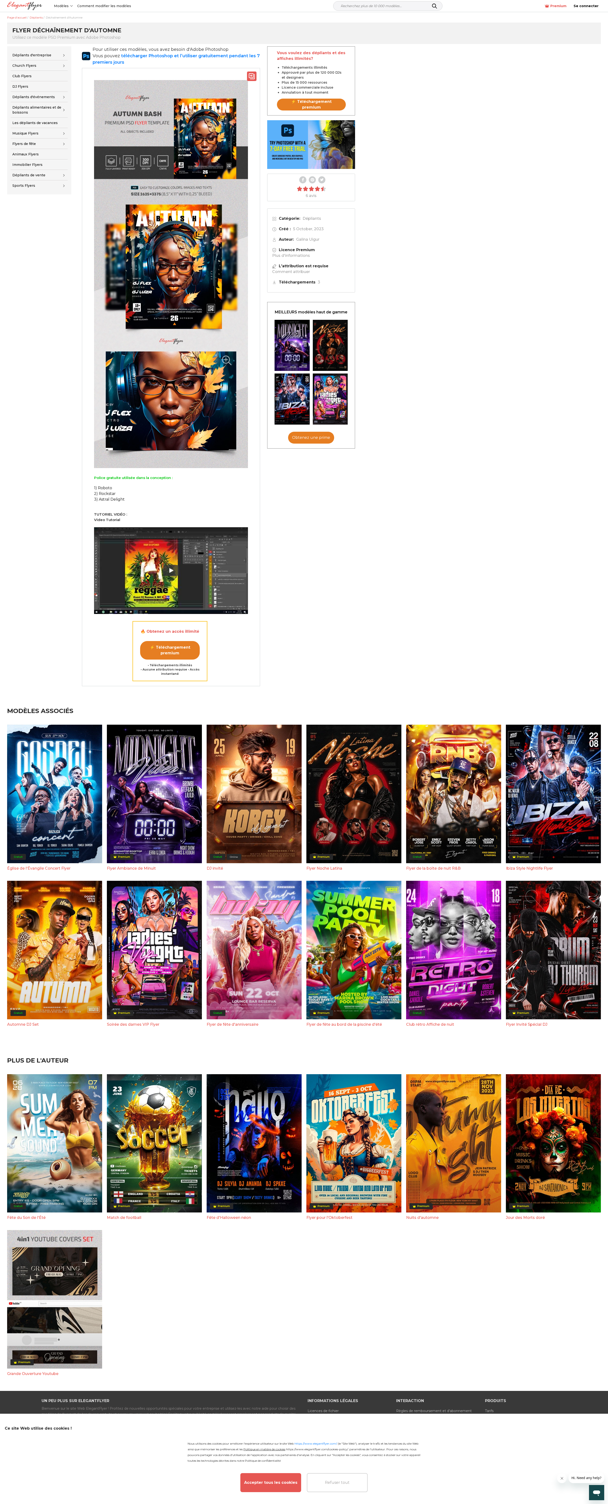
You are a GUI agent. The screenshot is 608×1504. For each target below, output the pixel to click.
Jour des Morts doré (525, 1217)
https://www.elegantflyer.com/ (315, 1443)
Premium (558, 6)
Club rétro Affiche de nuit (430, 1024)
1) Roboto (103, 488)
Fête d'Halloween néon (229, 1217)
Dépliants (312, 218)
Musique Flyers (25, 133)
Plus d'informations (291, 255)
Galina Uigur (307, 239)
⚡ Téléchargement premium (170, 650)
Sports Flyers (23, 186)
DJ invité (215, 868)
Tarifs (489, 1411)
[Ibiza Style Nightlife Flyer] (292, 399)
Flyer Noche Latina (324, 868)
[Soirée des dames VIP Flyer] (330, 399)
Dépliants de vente (28, 175)
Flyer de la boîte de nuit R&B (433, 868)
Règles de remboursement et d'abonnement (434, 1411)
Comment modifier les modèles (104, 6)
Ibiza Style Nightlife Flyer (529, 868)
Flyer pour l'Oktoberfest (329, 1217)
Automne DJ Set (23, 1024)
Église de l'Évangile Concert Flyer (39, 868)
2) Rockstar (105, 493)
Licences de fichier (323, 1411)
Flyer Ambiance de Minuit (131, 868)
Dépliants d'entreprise (31, 55)
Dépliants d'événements (33, 97)
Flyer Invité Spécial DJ (526, 1024)
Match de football (124, 1217)
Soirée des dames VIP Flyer (133, 1024)
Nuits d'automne (422, 1217)
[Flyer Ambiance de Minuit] (292, 345)
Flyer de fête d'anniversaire (232, 1024)
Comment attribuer (291, 271)
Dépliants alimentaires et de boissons (36, 110)
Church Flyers (24, 65)
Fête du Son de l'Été (26, 1217)
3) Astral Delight (109, 499)
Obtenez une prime (311, 437)
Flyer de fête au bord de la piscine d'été (344, 1024)
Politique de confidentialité (263, 1460)
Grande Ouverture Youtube (32, 1373)
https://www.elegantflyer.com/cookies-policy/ (317, 1449)
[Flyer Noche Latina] (330, 345)
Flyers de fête (24, 144)
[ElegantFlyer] (24, 6)
